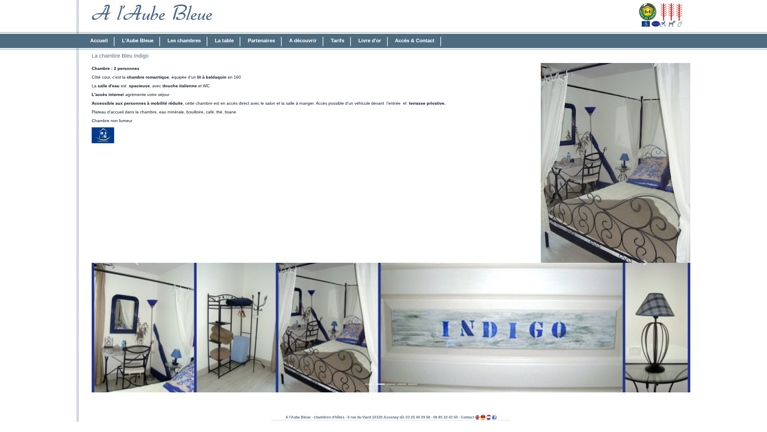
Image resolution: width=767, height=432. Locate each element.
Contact (467, 417)
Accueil (99, 41)
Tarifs (337, 41)
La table (224, 41)
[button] (137, 262)
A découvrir (303, 41)
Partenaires (261, 41)
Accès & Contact (414, 41)
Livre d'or (369, 41)
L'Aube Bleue (137, 41)
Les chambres (184, 41)
